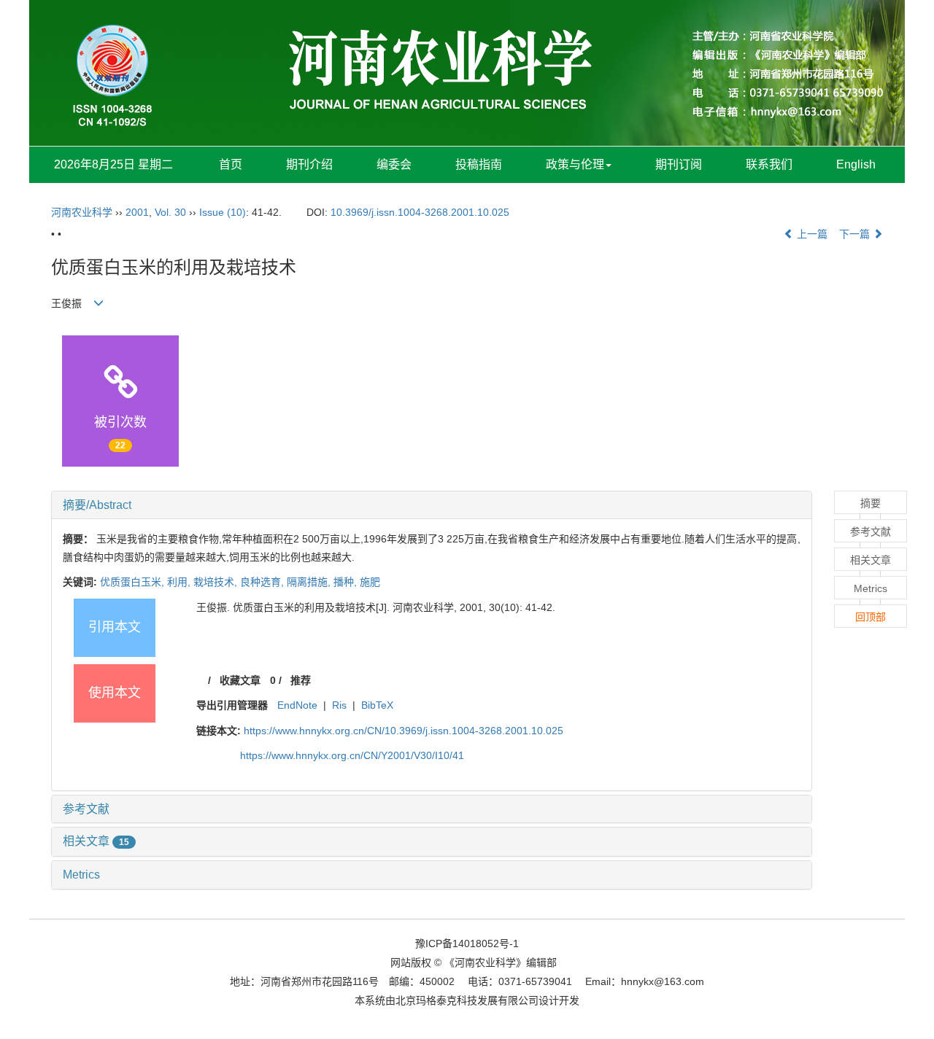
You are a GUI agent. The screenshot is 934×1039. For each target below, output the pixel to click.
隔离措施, (310, 582)
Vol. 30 (170, 212)
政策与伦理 (575, 164)
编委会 (394, 164)
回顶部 (870, 617)
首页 (230, 164)
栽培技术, (216, 582)
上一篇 (810, 234)
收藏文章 (240, 680)
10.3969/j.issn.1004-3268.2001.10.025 (420, 212)
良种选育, (263, 582)
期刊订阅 (678, 164)
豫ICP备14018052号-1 (467, 943)
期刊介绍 (309, 164)
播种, (346, 582)
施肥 (370, 582)
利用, (180, 582)
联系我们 (769, 164)
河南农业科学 (81, 212)
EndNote (297, 705)
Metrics (81, 874)
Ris (339, 705)
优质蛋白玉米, (133, 582)
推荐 (300, 680)
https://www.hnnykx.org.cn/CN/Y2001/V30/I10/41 (352, 755)
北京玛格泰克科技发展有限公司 (467, 1000)
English (856, 164)
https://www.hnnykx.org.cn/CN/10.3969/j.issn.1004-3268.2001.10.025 (403, 730)
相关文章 (96, 841)
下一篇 (856, 234)
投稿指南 (478, 164)
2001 (137, 212)
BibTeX (377, 705)
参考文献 (86, 809)
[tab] (431, 505)
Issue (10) (222, 212)
